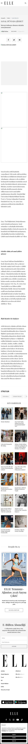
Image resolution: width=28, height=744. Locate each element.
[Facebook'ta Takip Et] (6, 720)
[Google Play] (20, 702)
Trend (2, 677)
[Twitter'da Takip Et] (10, 720)
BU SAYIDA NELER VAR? (14, 610)
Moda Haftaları (4, 683)
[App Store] (7, 702)
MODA (3, 671)
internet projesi (17, 396)
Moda (8, 18)
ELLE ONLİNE (13, 31)
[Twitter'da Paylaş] (14, 40)
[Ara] (25, 3)
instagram (6, 396)
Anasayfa (3, 18)
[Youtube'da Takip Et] (17, 720)
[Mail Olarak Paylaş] (19, 40)
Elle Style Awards (20, 674)
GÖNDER (14, 646)
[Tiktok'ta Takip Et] (22, 720)
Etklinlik (18, 671)
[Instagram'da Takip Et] (13, 720)
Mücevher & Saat (5, 690)
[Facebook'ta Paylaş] (8, 40)
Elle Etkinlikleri (19, 677)
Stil (1, 680)
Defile (2, 686)
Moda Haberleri (15, 18)
